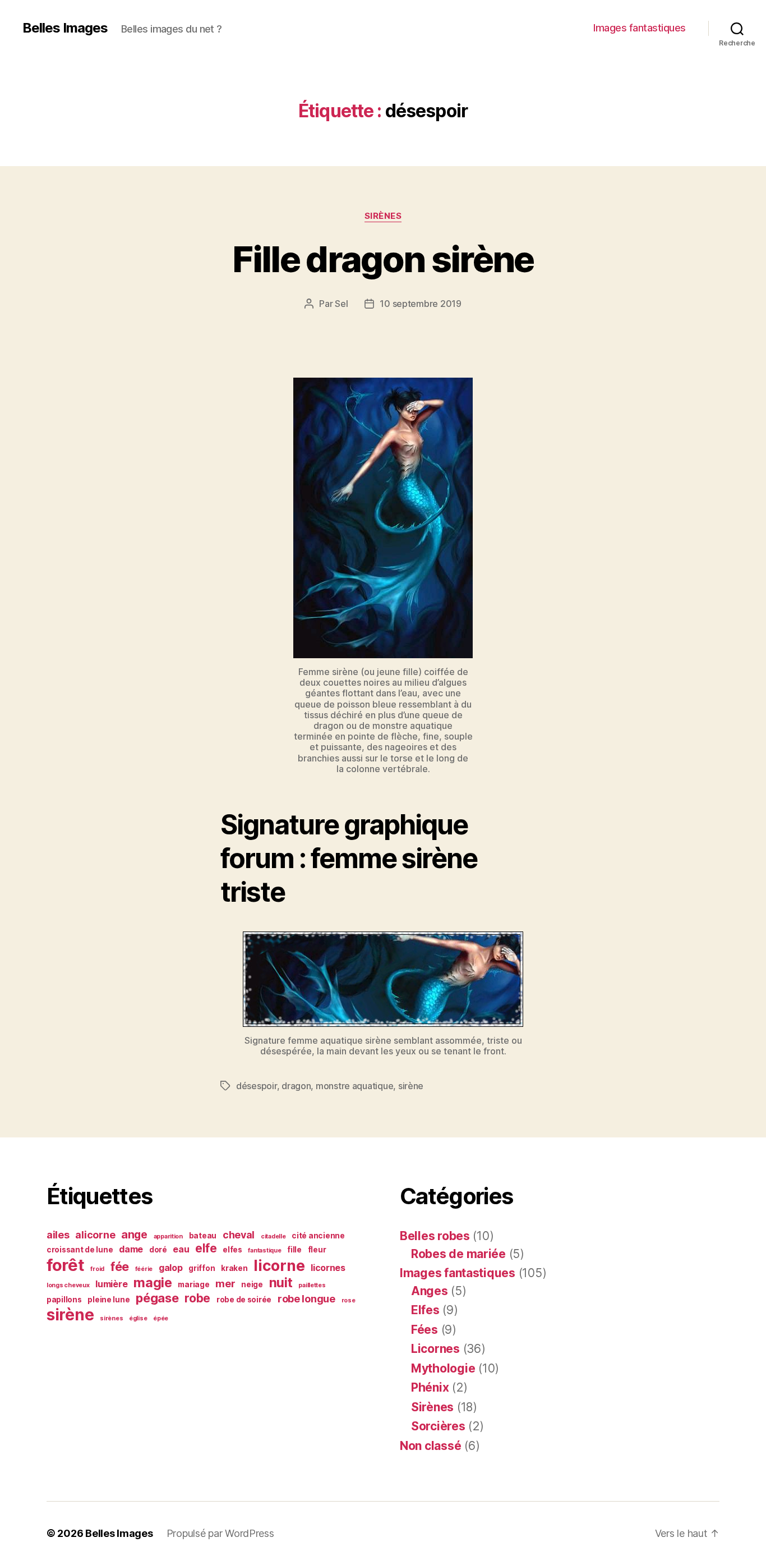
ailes (58, 1235)
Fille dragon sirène (382, 259)
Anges (429, 1291)
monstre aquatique (354, 1085)
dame (131, 1249)
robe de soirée (243, 1299)
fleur (317, 1249)
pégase (157, 1298)
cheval (239, 1235)
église (138, 1318)
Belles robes (435, 1236)
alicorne (95, 1235)
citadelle (273, 1236)
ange (134, 1234)
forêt (66, 1265)
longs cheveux (68, 1285)
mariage (193, 1284)
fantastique (264, 1250)
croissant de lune (80, 1249)
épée (160, 1318)
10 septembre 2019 (420, 303)
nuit (281, 1283)
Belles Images (65, 28)
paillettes (311, 1285)
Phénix (430, 1387)
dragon (296, 1085)
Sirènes (383, 216)
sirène (410, 1085)
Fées (424, 1330)
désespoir (256, 1085)
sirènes (111, 1318)
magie (152, 1283)
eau (181, 1249)
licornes (328, 1268)
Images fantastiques (639, 28)
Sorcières (438, 1426)
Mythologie (443, 1368)
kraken (234, 1268)
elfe (205, 1248)
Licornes (435, 1349)
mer (225, 1283)
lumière (111, 1284)
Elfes (425, 1310)
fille (294, 1249)
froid (97, 1269)
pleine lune (108, 1299)
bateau (202, 1235)
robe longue (306, 1299)
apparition (168, 1236)
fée (119, 1266)
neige (252, 1284)
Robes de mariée (458, 1254)
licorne (278, 1265)
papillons (64, 1299)
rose (349, 1300)
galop (171, 1268)
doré (158, 1249)
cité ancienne (318, 1235)
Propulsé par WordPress (220, 1533)
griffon (201, 1268)
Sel (341, 303)
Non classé (430, 1446)
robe (197, 1298)
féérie (144, 1269)
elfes (232, 1249)
